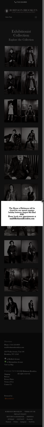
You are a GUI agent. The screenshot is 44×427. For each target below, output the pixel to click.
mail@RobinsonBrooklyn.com (22, 219)
